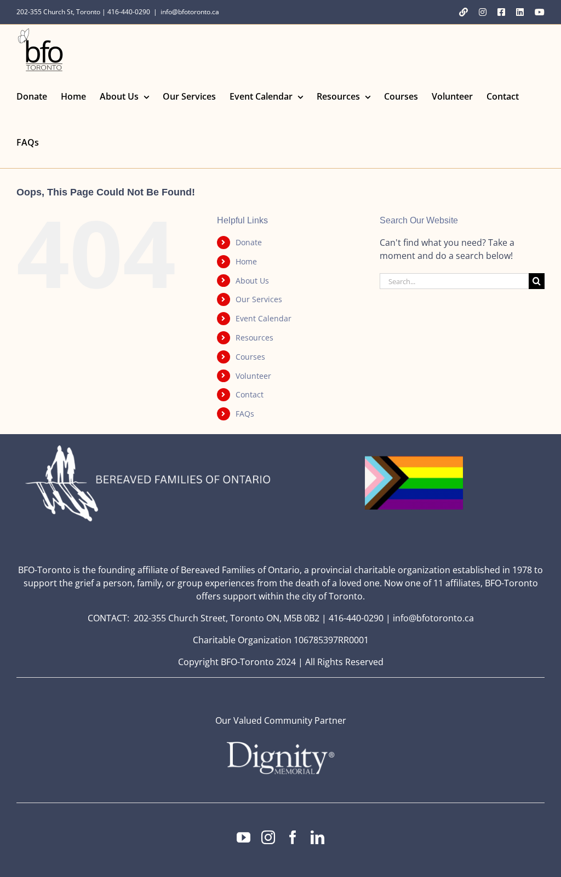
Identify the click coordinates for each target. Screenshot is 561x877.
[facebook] (293, 837)
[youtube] (243, 837)
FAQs (245, 413)
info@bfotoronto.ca (190, 11)
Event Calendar (263, 318)
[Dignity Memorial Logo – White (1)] (280, 745)
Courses (250, 356)
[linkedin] (317, 837)
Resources (254, 337)
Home (246, 261)
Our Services (259, 299)
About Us (252, 280)
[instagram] (268, 837)
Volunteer (253, 376)
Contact (250, 394)
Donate (249, 242)
